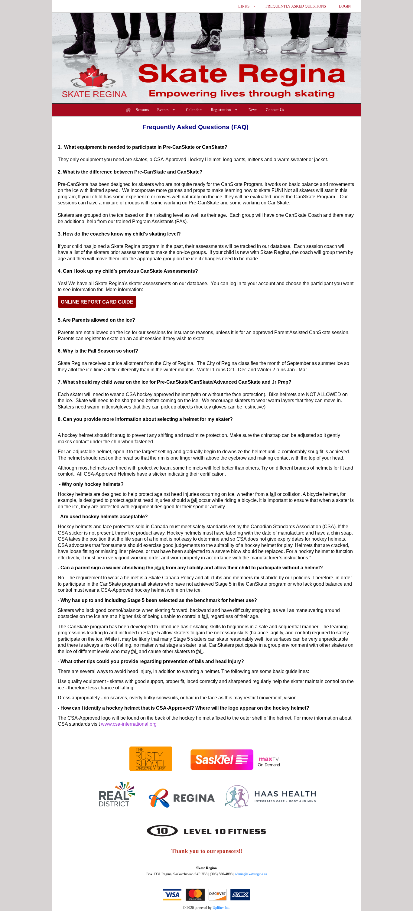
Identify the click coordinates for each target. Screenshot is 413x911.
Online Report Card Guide (97, 301)
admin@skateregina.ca (251, 874)
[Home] (128, 110)
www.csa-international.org (129, 724)
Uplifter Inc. (221, 907)
